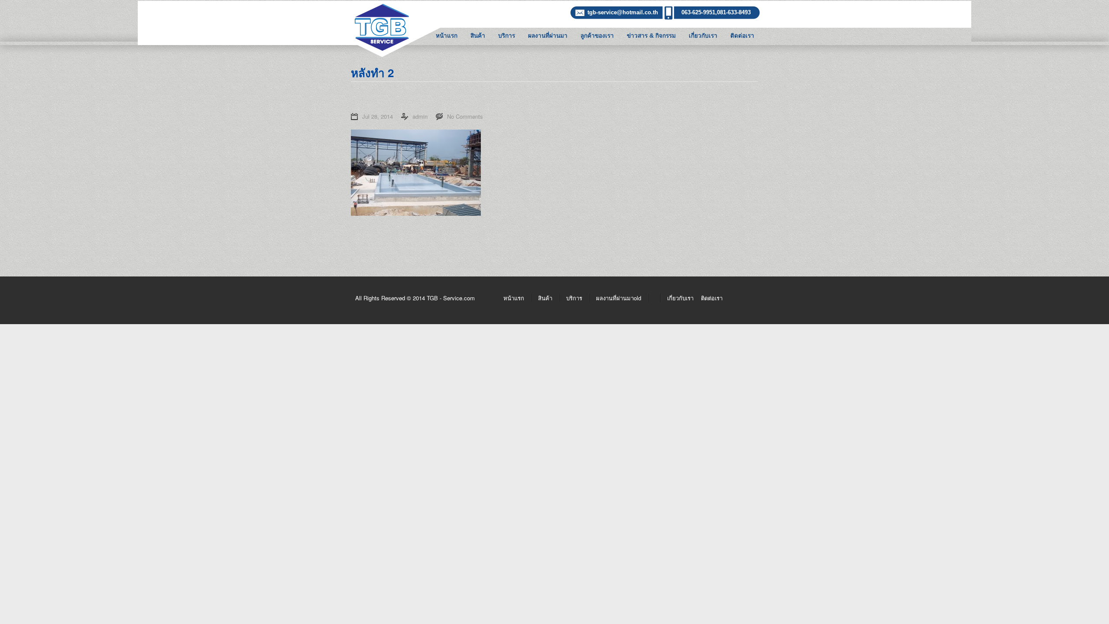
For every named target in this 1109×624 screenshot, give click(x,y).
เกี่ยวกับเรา (703, 35)
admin (420, 116)
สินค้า (477, 35)
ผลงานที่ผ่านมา (547, 35)
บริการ (506, 35)
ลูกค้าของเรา (597, 35)
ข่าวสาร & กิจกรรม (651, 35)
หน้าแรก (446, 35)
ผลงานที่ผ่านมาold (618, 298)
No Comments (465, 116)
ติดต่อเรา (742, 35)
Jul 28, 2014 (377, 116)
